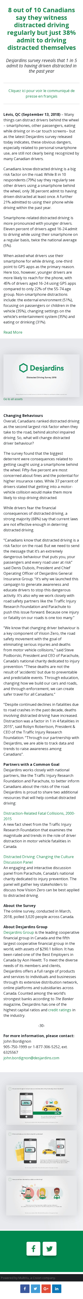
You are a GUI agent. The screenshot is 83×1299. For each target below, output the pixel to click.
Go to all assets (13, 399)
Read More (12, 332)
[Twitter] (49, 1249)
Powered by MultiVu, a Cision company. (28, 1278)
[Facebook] (33, 1249)
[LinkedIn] (56, 1288)
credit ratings (59, 1009)
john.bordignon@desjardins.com (31, 1057)
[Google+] (46, 1288)
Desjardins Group (18, 932)
